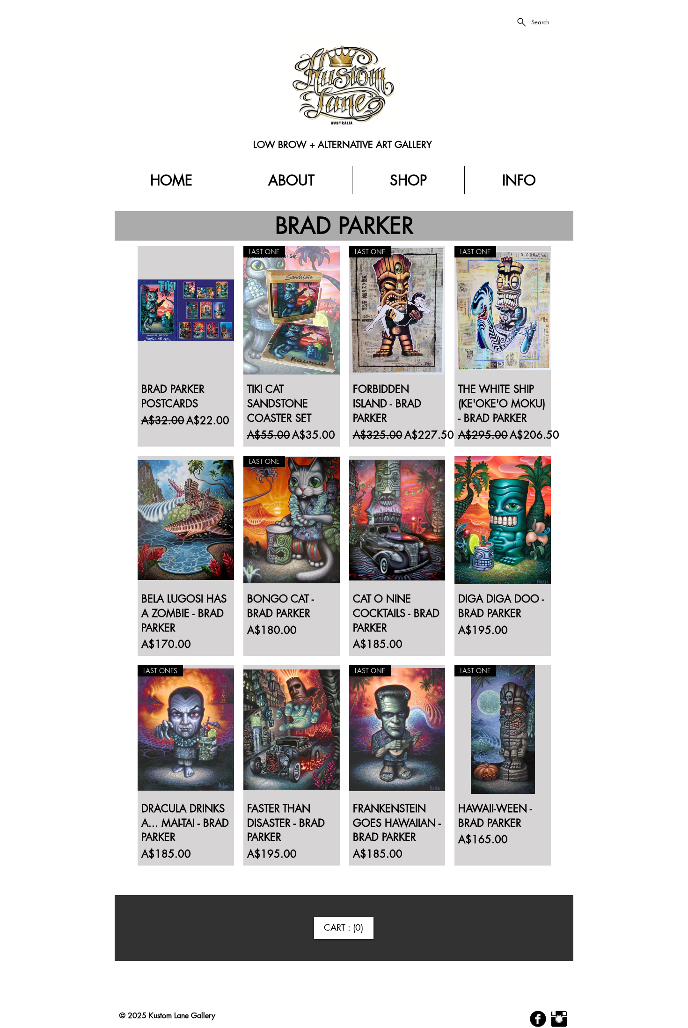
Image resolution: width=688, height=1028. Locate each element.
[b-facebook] (538, 1019)
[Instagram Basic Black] (559, 1019)
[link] (344, 928)
